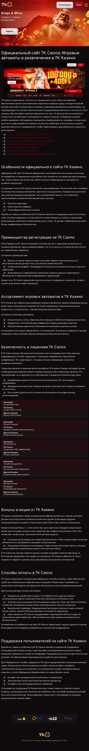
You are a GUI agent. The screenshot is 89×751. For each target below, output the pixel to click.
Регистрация (65, 5)
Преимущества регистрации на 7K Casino (28, 138)
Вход (78, 5)
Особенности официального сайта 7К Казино (31, 134)
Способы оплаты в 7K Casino (22, 151)
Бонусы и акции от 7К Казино (23, 147)
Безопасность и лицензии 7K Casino (26, 144)
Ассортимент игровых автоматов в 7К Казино (31, 141)
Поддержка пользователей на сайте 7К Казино (32, 154)
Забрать (9, 31)
